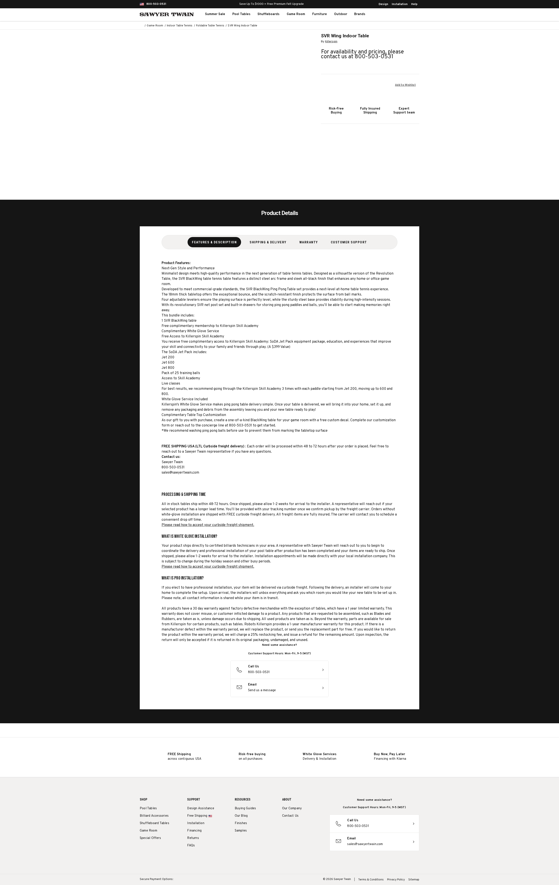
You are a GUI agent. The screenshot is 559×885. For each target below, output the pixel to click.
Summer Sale (215, 14)
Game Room (296, 14)
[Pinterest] (300, 827)
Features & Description (214, 242)
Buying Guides (245, 808)
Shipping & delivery (268, 242)
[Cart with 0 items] (409, 14)
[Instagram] (284, 827)
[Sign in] (399, 14)
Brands (359, 14)
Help (414, 4)
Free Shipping (197, 816)
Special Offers (150, 838)
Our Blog (241, 816)
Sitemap (413, 880)
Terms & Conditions (371, 880)
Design (383, 4)
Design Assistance (200, 808)
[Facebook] (292, 827)
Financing (194, 831)
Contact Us (290, 816)
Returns (193, 838)
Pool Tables (241, 14)
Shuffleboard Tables (154, 823)
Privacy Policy (396, 880)
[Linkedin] (316, 827)
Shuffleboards (268, 14)
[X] (308, 827)
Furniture (319, 14)
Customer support (349, 242)
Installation (400, 4)
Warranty (308, 242)
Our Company (292, 808)
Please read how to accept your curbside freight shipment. (208, 525)
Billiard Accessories (154, 816)
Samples (241, 831)
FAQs (191, 846)
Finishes (241, 823)
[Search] (390, 14)
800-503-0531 (156, 4)
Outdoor (340, 14)
